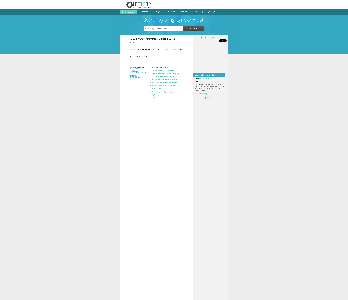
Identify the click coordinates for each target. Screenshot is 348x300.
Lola (131, 74)
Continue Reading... (201, 94)
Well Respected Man (135, 77)
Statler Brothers (204, 79)
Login (194, 12)
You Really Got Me (134, 79)
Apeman (132, 70)
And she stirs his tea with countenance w (166, 79)
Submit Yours (218, 38)
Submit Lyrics (128, 12)
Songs (157, 12)
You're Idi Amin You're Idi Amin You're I (165, 82)
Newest (183, 12)
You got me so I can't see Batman (163, 70)
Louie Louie (133, 75)
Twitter (208, 12)
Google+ (214, 12)
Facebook (203, 12)
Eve (200, 81)
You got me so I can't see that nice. (164, 86)
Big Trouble (156, 95)
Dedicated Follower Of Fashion (138, 72)
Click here (173, 49)
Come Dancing (134, 71)
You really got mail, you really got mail (165, 92)
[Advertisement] (210, 59)
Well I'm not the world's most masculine (165, 73)
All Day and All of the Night (137, 69)
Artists (145, 12)
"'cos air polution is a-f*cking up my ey (165, 76)
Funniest (171, 12)
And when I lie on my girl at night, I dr (139, 58)
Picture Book (133, 76)
